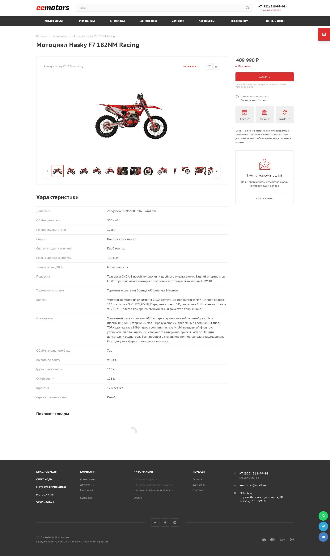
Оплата (197, 479)
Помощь (199, 471)
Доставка (199, 484)
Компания (87, 471)
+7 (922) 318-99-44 (271, 6)
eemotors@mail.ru (252, 485)
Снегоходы (44, 479)
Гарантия (198, 490)
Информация (143, 471)
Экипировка (45, 502)
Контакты (86, 497)
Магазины (86, 490)
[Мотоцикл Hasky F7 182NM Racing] (132, 117)
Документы (87, 484)
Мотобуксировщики (51, 487)
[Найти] (247, 8)
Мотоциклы (45, 494)
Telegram (165, 522)
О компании (87, 479)
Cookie (138, 497)
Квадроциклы (46, 471)
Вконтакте (155, 522)
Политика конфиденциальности (153, 490)
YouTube (175, 522)
